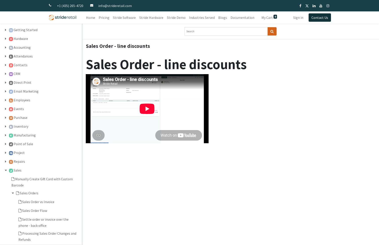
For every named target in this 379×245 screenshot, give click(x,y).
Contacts (20, 65)
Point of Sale (23, 144)
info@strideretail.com (115, 6)
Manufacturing (25, 135)
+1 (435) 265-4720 (70, 6)
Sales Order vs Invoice (38, 202)
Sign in (298, 17)
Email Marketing (26, 91)
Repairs (19, 161)
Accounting (22, 47)
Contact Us (319, 17)
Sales (17, 170)
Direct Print (22, 82)
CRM (17, 74)
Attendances (23, 56)
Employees (22, 100)
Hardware (21, 38)
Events (19, 109)
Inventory (21, 126)
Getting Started (26, 30)
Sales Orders (29, 193)
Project (19, 152)
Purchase (20, 117)
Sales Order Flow (34, 210)
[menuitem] (90, 17)
